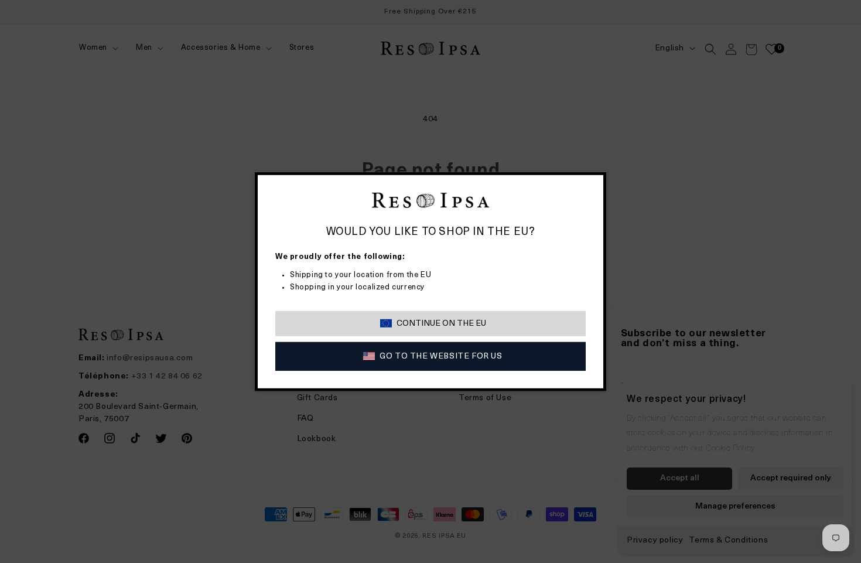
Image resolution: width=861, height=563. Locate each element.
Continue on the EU (441, 323)
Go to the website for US (441, 356)
